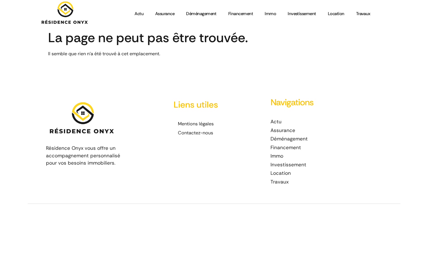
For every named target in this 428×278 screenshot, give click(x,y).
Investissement (302, 14)
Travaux (363, 14)
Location (336, 14)
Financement (240, 14)
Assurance (164, 14)
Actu (139, 14)
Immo (270, 14)
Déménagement (201, 14)
